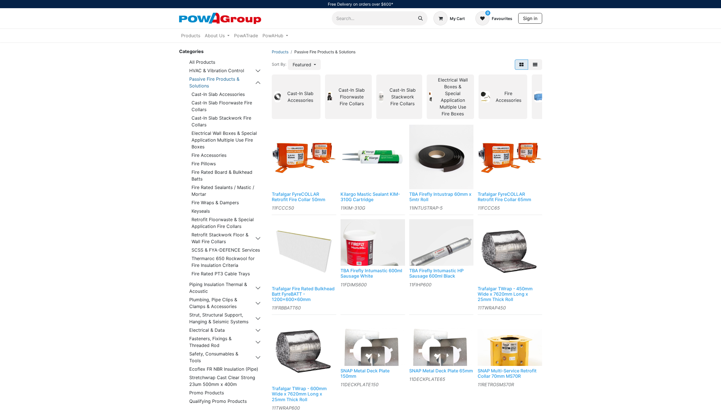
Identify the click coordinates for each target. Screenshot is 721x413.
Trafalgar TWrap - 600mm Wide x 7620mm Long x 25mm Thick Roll (299, 394)
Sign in (530, 18)
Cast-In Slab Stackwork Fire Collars (221, 121)
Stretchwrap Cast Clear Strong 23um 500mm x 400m (222, 381)
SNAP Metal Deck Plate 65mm (441, 371)
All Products (202, 62)
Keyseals (201, 211)
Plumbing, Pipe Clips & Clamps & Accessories (213, 303)
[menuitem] (190, 35)
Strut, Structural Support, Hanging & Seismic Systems (218, 318)
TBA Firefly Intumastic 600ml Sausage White (371, 273)
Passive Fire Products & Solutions (214, 82)
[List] (535, 64)
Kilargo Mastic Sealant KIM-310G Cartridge (370, 196)
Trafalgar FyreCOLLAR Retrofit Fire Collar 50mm (298, 196)
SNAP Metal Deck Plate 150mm (365, 373)
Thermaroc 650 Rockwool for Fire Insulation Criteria (223, 262)
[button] (304, 64)
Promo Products (206, 393)
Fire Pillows (204, 163)
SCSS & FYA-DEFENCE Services (226, 250)
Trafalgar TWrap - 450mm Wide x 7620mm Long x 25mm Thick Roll (505, 294)
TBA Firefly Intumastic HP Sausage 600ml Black (436, 273)
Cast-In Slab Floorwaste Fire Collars (222, 106)
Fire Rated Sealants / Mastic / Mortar (223, 190)
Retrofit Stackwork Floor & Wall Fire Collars (220, 238)
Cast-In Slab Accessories (218, 94)
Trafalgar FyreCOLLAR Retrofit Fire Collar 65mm (504, 196)
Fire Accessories (209, 155)
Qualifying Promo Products (218, 401)
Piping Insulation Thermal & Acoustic (218, 288)
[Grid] (521, 64)
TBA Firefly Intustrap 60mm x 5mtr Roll (440, 196)
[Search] (420, 18)
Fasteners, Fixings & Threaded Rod (210, 342)
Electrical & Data (207, 330)
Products (280, 51)
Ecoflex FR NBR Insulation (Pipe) (223, 369)
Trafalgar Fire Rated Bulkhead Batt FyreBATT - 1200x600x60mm (303, 294)
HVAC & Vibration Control (216, 70)
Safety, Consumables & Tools (213, 357)
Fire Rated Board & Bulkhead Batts (222, 175)
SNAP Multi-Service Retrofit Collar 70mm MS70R (507, 373)
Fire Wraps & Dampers (215, 202)
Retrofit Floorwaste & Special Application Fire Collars (223, 223)
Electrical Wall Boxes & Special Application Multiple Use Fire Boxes (224, 140)
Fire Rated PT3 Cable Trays (221, 273)
